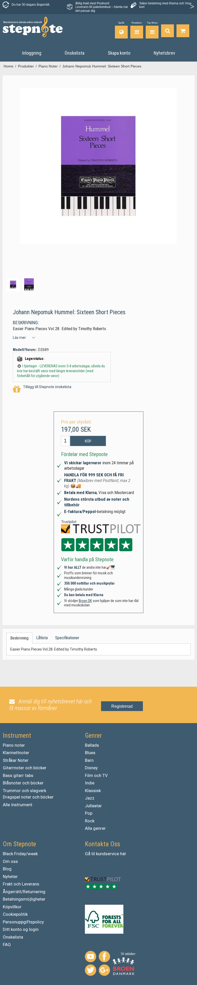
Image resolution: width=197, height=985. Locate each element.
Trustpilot (68, 522)
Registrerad (122, 706)
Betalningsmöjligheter (24, 899)
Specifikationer (67, 637)
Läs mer (19, 338)
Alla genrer (95, 828)
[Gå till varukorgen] (182, 30)
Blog (7, 868)
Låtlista (42, 637)
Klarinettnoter (16, 752)
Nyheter (10, 876)
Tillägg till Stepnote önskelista (47, 387)
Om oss (10, 861)
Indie (89, 782)
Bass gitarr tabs (18, 775)
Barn (89, 760)
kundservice (107, 853)
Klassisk (93, 790)
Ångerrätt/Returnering (24, 891)
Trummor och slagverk (24, 790)
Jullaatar (93, 805)
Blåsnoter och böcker (23, 782)
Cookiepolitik (15, 914)
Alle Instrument (17, 804)
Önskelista (13, 937)
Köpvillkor (12, 906)
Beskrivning (19, 638)
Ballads (92, 745)
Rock (89, 820)
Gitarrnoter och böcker (24, 767)
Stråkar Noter (15, 760)
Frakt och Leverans (21, 884)
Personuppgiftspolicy (23, 921)
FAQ (7, 944)
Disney (91, 767)
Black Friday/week (20, 853)
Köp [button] (88, 441)
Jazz (89, 798)
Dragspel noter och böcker (28, 797)
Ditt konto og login (20, 929)
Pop (88, 813)
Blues (90, 752)
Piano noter (14, 745)
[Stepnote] (33, 27)
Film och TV (96, 775)
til (93, 853)
